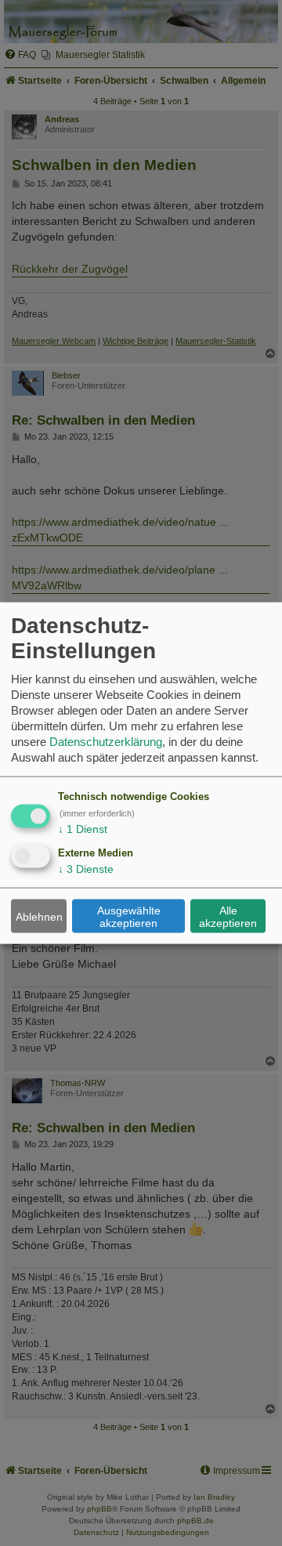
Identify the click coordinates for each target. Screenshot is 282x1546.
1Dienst (82, 829)
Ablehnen (39, 916)
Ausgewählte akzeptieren (129, 916)
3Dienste (86, 869)
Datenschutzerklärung (105, 741)
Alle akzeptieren (228, 916)
